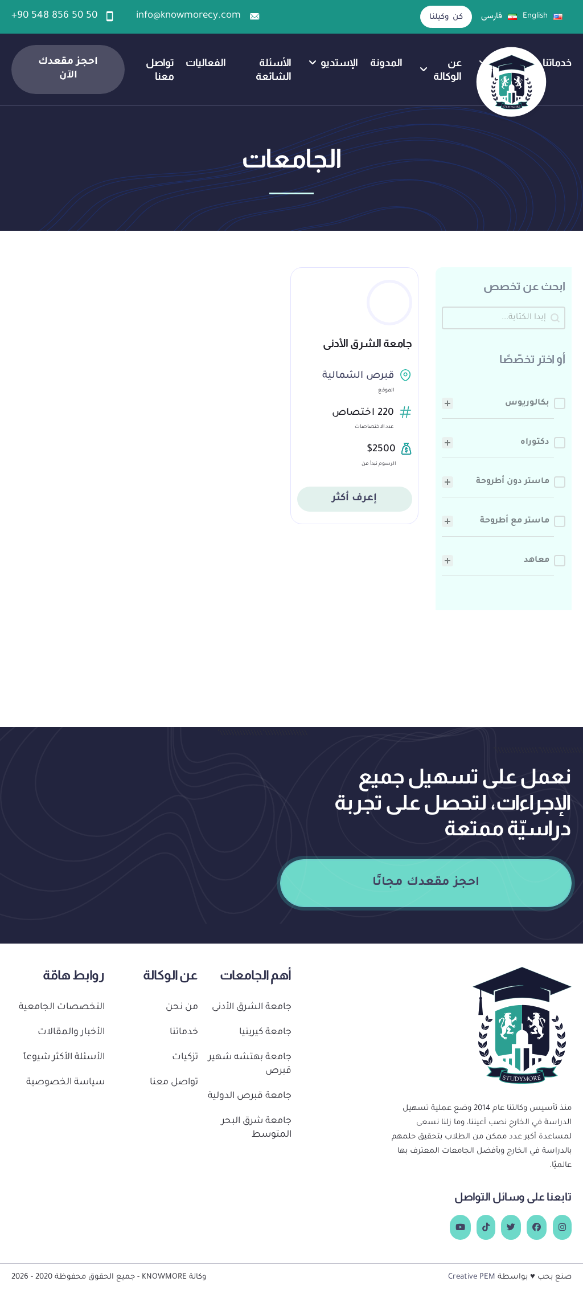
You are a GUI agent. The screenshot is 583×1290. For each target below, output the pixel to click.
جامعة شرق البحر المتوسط (256, 1128)
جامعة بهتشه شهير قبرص (250, 1064)
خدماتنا (557, 62)
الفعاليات (206, 62)
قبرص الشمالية (358, 376)
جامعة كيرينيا (265, 1033)
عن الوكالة (447, 69)
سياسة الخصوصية (65, 1083)
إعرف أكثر (354, 498)
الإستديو (339, 62)
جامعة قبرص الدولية (250, 1096)
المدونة (386, 62)
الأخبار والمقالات (71, 1033)
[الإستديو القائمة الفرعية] (313, 62)
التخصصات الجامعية (62, 1008)
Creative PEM (471, 1277)
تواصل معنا (160, 69)
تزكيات (185, 1058)
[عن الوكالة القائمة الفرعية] (424, 69)
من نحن (182, 1008)
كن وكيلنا (446, 17)
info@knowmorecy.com (188, 16)
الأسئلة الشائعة (274, 69)
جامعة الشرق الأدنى (367, 343)
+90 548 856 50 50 (54, 16)
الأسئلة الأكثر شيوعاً (64, 1058)
